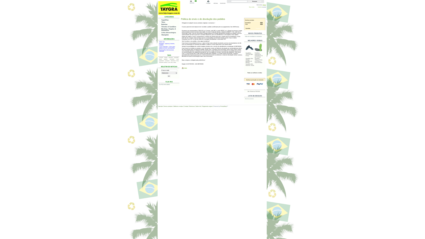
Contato (208, 3)
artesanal (173, 60)
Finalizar (258, 28)
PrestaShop (223, 106)
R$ (191, 1)
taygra (165, 57)
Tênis (163, 22)
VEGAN (161, 62)
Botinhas (164, 24)
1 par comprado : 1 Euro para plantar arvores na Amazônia (167, 47)
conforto (161, 57)
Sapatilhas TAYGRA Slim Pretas (249, 54)
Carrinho (260, 7)
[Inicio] (183, 68)
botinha (165, 62)
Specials (160, 106)
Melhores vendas (178, 106)
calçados (170, 57)
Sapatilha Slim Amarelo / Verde (250, 64)
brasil (160, 59)
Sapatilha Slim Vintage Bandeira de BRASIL (249, 60)
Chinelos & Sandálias (168, 27)
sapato (165, 59)
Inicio (185, 68)
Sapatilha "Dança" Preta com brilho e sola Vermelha (258, 60)
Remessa (192, 106)
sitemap (215, 3)
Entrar (264, 5)
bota (177, 60)
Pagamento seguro (207, 106)
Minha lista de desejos (255, 102)
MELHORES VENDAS (255, 40)
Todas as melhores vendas (254, 72)
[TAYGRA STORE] (169, 14)
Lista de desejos (255, 96)
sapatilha (176, 57)
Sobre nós (162, 41)
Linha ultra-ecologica (168, 32)
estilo (174, 62)
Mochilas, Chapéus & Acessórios (168, 29)
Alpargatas (165, 35)
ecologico (167, 60)
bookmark (223, 3)
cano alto (170, 62)
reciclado (172, 59)
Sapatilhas (165, 20)
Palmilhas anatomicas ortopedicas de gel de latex (259, 55)
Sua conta (251, 7)
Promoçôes (255, 77)
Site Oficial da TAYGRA (253, 91)
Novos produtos (255, 33)
